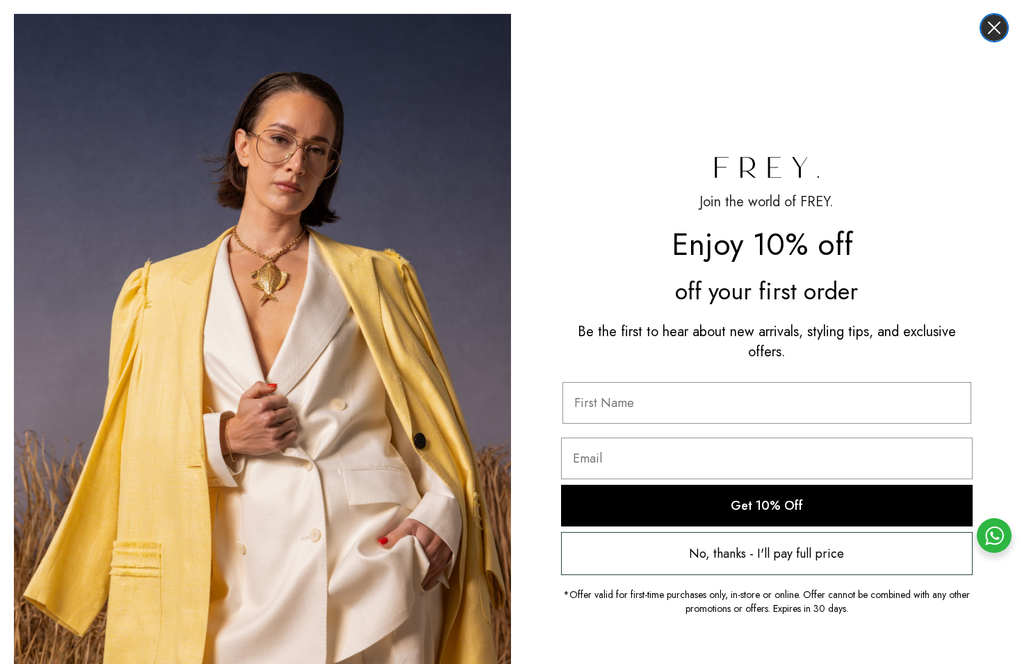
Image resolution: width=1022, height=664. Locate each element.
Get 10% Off (767, 506)
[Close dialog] (994, 28)
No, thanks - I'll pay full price (766, 554)
